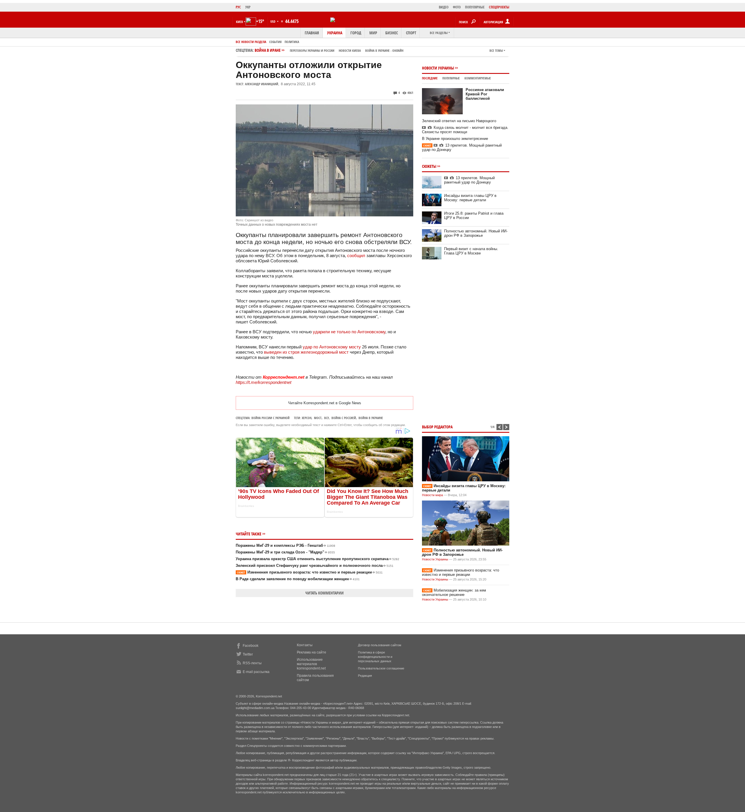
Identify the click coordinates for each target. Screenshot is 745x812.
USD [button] (273, 21)
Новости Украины (438, 68)
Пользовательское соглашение (381, 668)
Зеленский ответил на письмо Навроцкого (459, 121)
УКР (248, 7)
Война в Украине (371, 418)
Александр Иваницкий (261, 84)
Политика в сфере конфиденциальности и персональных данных (375, 657)
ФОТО (457, 7)
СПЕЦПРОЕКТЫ (499, 7)
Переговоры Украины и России (312, 50)
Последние (430, 78)
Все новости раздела (251, 42)
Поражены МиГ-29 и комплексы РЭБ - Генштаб (285, 545)
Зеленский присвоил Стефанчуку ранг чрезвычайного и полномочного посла (314, 565)
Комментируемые (477, 78)
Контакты (305, 645)
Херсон (306, 418)
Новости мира (432, 495)
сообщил (356, 255)
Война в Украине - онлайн (384, 50)
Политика (292, 42)
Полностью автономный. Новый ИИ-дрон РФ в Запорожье (476, 233)
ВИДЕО (443, 7)
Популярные (451, 78)
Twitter (248, 654)
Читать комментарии (324, 593)
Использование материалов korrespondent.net (311, 664)
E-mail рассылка (256, 672)
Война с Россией (343, 418)
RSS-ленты (252, 663)
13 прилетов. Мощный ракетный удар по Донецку (469, 180)
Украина (334, 32)
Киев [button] (239, 21)
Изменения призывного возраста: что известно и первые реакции (310, 572)
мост (318, 418)
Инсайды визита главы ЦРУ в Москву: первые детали (470, 197)
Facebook (250, 646)
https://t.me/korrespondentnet (263, 382)
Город (355, 32)
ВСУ (326, 418)
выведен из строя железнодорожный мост (306, 352)
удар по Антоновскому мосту (332, 346)
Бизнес (391, 32)
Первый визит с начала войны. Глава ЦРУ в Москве (471, 251)
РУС (238, 7)
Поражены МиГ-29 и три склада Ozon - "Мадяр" (285, 552)
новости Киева (350, 50)
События (275, 42)
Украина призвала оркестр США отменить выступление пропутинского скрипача (317, 559)
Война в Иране (329, 50)
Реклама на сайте (311, 652)
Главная (312, 32)
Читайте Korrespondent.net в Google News (324, 403)
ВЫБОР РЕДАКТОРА (437, 427)
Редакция (365, 675)
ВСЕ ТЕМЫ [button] (496, 50)
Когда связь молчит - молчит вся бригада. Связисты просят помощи (465, 129)
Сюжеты (429, 166)
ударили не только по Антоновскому (349, 331)
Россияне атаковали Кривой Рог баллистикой (485, 94)
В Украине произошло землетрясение (455, 138)
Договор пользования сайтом (379, 645)
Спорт (411, 32)
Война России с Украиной (270, 418)
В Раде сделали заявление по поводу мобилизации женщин (298, 579)
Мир (373, 32)
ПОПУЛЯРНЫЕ (475, 7)
